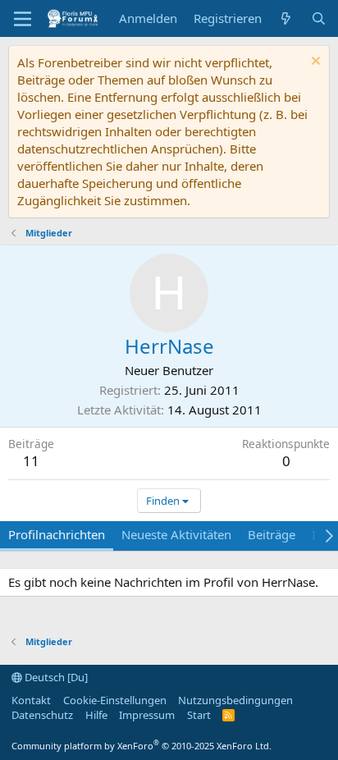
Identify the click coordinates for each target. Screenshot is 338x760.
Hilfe (96, 714)
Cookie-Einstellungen (115, 700)
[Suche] (319, 18)
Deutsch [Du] (55, 677)
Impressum (147, 714)
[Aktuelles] (286, 18)
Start (199, 714)
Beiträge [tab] (271, 534)
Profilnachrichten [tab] (56, 534)
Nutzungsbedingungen (235, 700)
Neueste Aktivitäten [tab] (176, 534)
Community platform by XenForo (141, 745)
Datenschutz (42, 714)
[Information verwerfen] (314, 62)
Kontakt (31, 700)
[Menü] (22, 18)
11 (31, 460)
